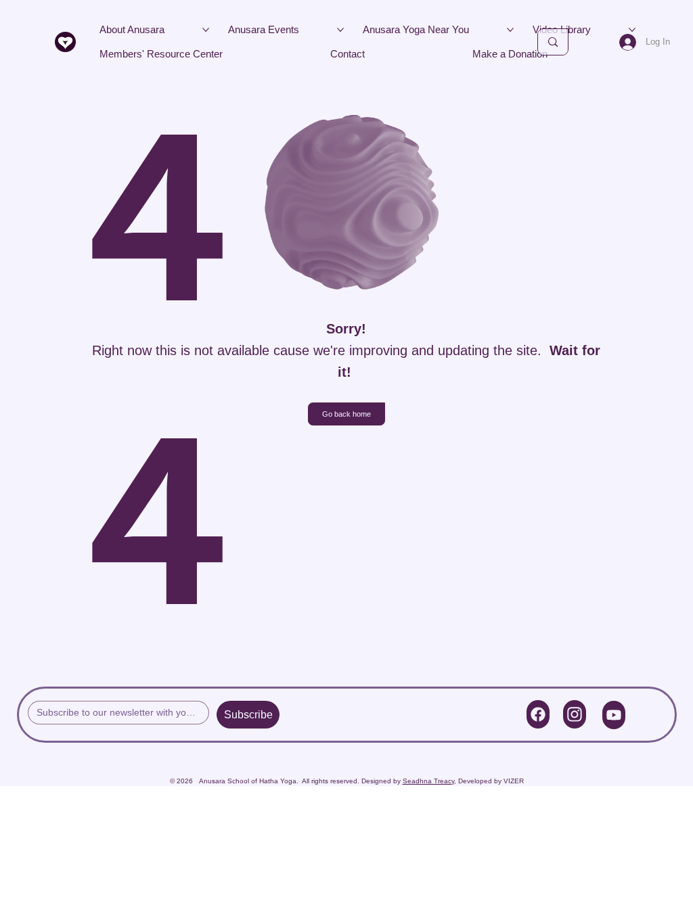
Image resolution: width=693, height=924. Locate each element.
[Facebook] (538, 714)
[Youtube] (613, 715)
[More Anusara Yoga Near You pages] (510, 29)
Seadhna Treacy (428, 781)
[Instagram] (574, 714)
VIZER (514, 781)
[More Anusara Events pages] (340, 29)
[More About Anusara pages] (205, 29)
